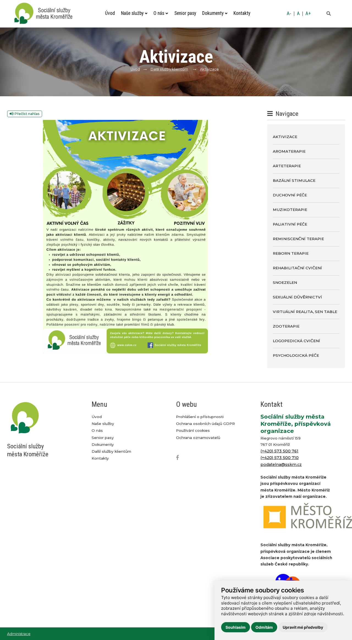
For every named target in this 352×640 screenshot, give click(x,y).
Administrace (19, 634)
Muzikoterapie (290, 209)
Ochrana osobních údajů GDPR (205, 423)
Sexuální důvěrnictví (297, 297)
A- (289, 13)
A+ (308, 13)
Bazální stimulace (294, 180)
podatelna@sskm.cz (281, 464)
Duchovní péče (290, 195)
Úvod (110, 13)
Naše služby (132, 13)
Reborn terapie (291, 253)
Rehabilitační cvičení (297, 268)
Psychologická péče (296, 355)
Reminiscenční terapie (298, 239)
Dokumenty (213, 13)
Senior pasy (185, 13)
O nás (158, 13)
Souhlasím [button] (236, 627)
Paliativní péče (290, 224)
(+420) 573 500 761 (279, 451)
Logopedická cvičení (296, 341)
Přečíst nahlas (26, 114)
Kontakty (241, 13)
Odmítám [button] (264, 627)
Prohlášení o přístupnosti (200, 416)
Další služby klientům (169, 69)
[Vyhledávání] (328, 13)
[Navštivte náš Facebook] (179, 457)
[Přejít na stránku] (46, 14)
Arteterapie (287, 166)
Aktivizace (209, 69)
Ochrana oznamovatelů (198, 437)
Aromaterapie (289, 151)
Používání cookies (193, 430)
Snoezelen (285, 282)
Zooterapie (286, 326)
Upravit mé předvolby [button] (303, 627)
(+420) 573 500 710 (279, 457)
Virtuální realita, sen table (305, 311)
